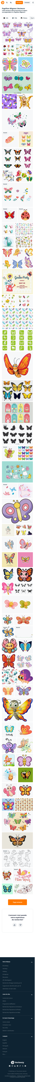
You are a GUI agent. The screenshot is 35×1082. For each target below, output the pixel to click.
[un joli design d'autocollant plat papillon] (25, 64)
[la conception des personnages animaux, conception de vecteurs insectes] (8, 50)
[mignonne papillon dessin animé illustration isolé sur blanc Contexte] (17, 365)
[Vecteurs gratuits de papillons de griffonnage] (17, 32)
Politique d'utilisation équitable (17, 1077)
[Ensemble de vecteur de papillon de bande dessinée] (24, 530)
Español (5, 1043)
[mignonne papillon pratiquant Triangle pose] (8, 530)
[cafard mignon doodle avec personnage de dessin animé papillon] (10, 775)
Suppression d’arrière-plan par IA (12, 986)
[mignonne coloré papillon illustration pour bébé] (17, 195)
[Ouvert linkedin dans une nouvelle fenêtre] (15, 1066)
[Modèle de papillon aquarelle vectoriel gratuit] (24, 804)
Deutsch (5, 1048)
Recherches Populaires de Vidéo (11, 1012)
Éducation (5, 977)
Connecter (27, 2)
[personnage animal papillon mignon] (25, 215)
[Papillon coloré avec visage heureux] (10, 64)
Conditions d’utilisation (10, 1076)
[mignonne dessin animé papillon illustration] (9, 646)
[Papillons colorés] (17, 390)
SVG (7, 18)
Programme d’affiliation (9, 1004)
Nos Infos (5, 1027)
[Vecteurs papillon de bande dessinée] (24, 176)
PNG (16, 18)
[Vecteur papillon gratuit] (17, 120)
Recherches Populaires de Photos (12, 1009)
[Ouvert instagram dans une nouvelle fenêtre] (12, 1066)
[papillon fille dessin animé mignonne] (25, 575)
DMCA (4, 1001)
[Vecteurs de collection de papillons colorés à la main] (17, 83)
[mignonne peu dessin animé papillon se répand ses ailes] (8, 661)
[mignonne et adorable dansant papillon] (9, 559)
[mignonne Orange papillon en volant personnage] (8, 691)
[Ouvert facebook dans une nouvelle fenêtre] (9, 1066)
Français (5, 1051)
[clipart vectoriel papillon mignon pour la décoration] (25, 676)
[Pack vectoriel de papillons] (17, 340)
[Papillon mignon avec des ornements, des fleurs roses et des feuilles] (8, 176)
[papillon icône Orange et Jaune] (25, 790)
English (5, 1040)
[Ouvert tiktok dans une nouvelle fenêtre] (20, 1066)
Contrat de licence (8, 998)
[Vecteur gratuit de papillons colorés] (26, 139)
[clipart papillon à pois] (25, 453)
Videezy (5, 971)
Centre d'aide (6, 1022)
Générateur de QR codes (9, 988)
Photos (25, 18)
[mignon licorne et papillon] (25, 490)
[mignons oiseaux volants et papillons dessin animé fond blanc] (9, 490)
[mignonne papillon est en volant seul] (9, 453)
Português (5, 1046)
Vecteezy (5, 968)
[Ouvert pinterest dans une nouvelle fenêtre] (17, 1066)
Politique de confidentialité (23, 1076)
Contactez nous (7, 1025)
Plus (4, 1054)
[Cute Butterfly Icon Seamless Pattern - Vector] (24, 229)
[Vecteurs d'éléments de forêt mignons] (17, 472)
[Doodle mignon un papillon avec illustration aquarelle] (25, 745)
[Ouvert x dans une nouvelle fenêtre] (22, 1066)
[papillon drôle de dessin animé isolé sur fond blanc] (25, 101)
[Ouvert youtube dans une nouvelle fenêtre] (25, 1066)
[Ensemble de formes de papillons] (17, 434)
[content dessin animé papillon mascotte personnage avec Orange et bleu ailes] (8, 632)
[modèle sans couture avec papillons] (9, 676)
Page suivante (17, 902)
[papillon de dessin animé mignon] (17, 709)
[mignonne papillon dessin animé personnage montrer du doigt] (8, 588)
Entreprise (5, 974)
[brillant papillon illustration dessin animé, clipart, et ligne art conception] (24, 691)
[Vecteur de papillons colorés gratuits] (17, 158)
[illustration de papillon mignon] (23, 889)
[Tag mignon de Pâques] (17, 412)
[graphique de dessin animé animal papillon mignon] (17, 258)
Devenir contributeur (8, 1030)
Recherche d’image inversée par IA (12, 983)
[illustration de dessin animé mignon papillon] (9, 215)
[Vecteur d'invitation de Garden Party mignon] (17, 281)
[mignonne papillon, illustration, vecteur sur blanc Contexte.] (9, 745)
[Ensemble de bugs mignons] (24, 301)
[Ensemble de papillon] (23, 588)
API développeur (7, 980)
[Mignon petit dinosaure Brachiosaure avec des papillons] (8, 242)
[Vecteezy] (2, 2)
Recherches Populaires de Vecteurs (12, 1006)
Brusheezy (5, 965)
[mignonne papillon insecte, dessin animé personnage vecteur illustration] (9, 730)
